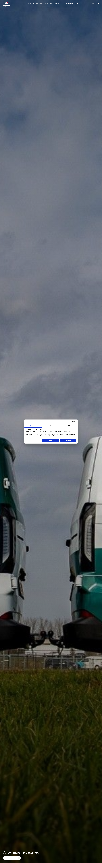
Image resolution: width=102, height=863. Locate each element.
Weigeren (51, 440)
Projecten (46, 3)
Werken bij (56, 3)
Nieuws (51, 3)
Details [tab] (51, 425)
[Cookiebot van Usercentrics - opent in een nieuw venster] (71, 422)
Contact (62, 3)
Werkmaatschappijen (37, 3)
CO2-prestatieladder (70, 3)
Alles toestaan (68, 440)
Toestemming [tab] (33, 425)
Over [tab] (69, 425)
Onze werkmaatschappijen (11, 858)
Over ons (29, 3)
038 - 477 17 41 (95, 3)
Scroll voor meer (95, 859)
